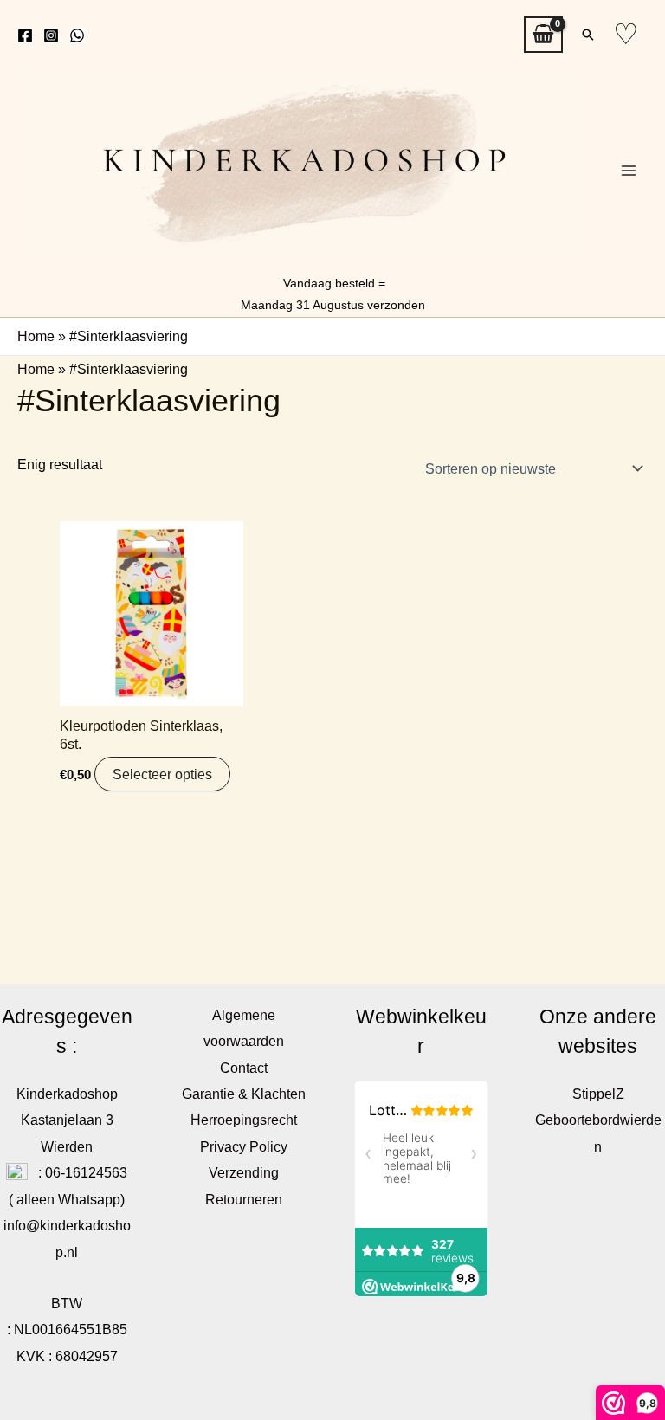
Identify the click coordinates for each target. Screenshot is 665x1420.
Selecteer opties (162, 774)
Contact (244, 1067)
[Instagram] (51, 35)
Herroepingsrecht (243, 1119)
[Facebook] (25, 35)
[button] (588, 34)
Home (36, 336)
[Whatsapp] (77, 35)
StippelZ (598, 1093)
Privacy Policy (243, 1146)
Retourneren (243, 1199)
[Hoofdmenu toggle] (628, 171)
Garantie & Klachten (244, 1093)
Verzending (244, 1172)
